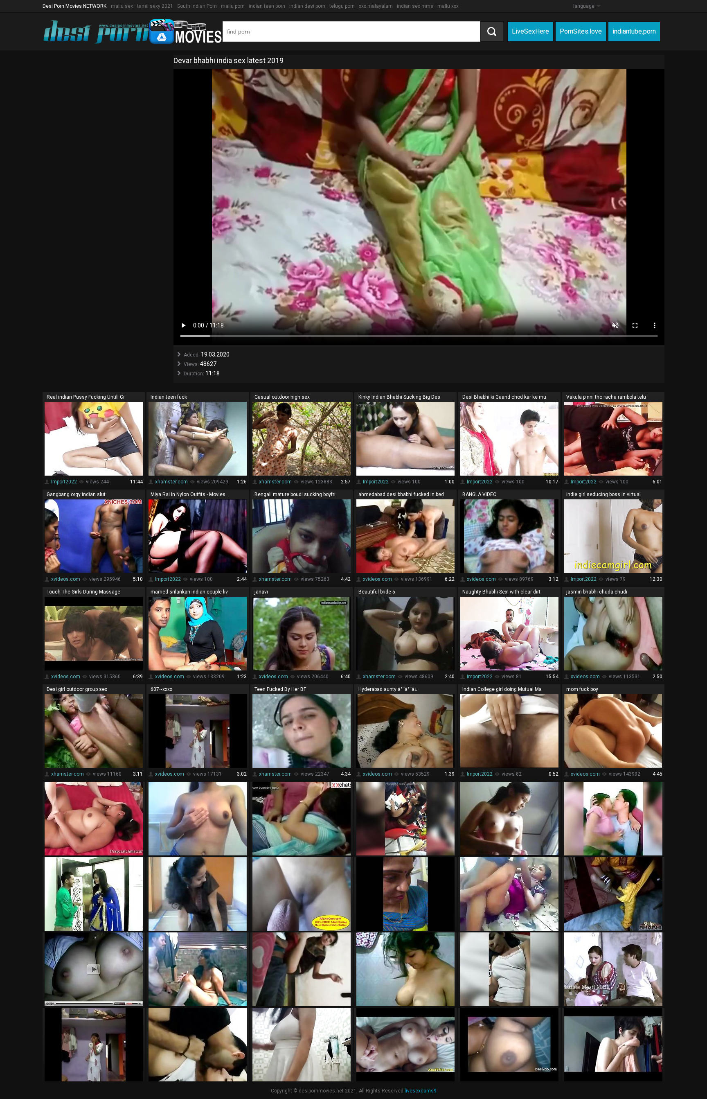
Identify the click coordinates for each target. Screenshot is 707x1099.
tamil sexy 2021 (155, 6)
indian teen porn (267, 6)
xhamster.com (171, 482)
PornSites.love (581, 31)
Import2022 (64, 482)
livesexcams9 (421, 1091)
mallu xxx (448, 6)
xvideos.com (65, 579)
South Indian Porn (197, 6)
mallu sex (122, 6)
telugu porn (342, 6)
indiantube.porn (634, 31)
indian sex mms (415, 6)
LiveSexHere (530, 31)
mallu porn (233, 6)
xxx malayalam (376, 6)
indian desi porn (307, 6)
